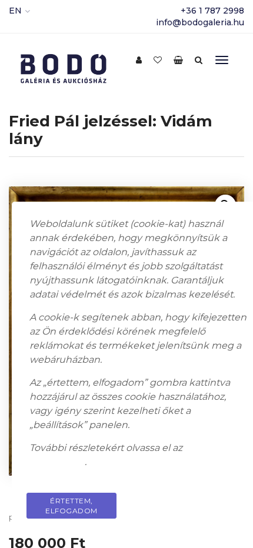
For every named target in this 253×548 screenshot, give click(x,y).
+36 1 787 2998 (212, 10)
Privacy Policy (202, 500)
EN (15, 10)
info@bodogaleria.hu (200, 22)
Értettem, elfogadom (71, 505)
